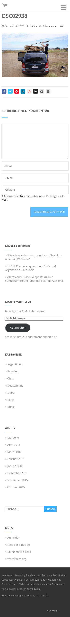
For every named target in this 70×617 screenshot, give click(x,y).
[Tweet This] (10, 91)
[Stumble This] (29, 91)
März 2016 (14, 452)
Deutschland (15, 385)
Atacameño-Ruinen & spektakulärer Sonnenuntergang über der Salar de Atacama (34, 279)
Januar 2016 (15, 466)
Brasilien (13, 371)
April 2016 (13, 445)
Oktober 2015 (16, 487)
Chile (10, 378)
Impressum (53, 610)
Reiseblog (20, 575)
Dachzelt (7, 584)
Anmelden (13, 537)
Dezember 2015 (17, 473)
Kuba (10, 407)
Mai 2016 (13, 437)
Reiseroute (29, 579)
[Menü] (63, 7)
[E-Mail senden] (41, 91)
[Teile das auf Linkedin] (23, 91)
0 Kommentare (50, 25)
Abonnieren (17, 327)
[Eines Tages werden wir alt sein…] (5, 9)
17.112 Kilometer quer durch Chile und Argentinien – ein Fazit (30, 268)
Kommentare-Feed (19, 552)
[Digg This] (35, 91)
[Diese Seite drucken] (48, 91)
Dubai (11, 392)
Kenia (10, 400)
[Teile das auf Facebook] (4, 91)
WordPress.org (17, 559)
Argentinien (14, 364)
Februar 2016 (15, 459)
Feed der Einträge (18, 545)
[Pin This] (16, 91)
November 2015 (17, 480)
